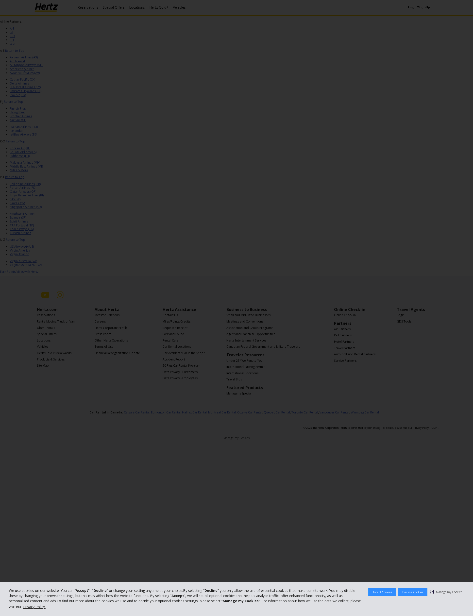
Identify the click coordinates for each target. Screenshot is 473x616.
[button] (446, 592)
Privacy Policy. (34, 606)
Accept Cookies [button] (382, 592)
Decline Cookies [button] (412, 592)
